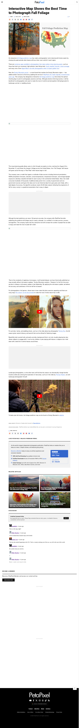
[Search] (76, 2)
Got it (65, 518)
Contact (30, 709)
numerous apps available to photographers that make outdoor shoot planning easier (38, 64)
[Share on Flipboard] (23, 19)
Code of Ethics (30, 712)
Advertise (36, 709)
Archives (47, 709)
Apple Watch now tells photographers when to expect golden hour (40, 68)
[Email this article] (29, 19)
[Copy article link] (31, 19)
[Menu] (2, 2)
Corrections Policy (39, 712)
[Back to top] (74, 688)
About (42, 709)
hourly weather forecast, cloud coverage (57, 66)
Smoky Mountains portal (21, 72)
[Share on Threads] (17, 19)
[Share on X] (15, 19)
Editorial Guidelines (20, 712)
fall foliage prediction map (23, 58)
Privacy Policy (58, 712)
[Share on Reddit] (9, 19)
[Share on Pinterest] (26, 19)
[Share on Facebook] (12, 19)
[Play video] (39, 312)
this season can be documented (24, 292)
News (11, 16)
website (61, 415)
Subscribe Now (8, 580)
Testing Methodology (49, 712)
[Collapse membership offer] (67, 445)
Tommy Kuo (61, 331)
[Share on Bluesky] (20, 19)
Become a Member (15, 451)
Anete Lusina (26, 16)
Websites (14, 430)
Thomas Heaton (59, 375)
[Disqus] (39, 543)
